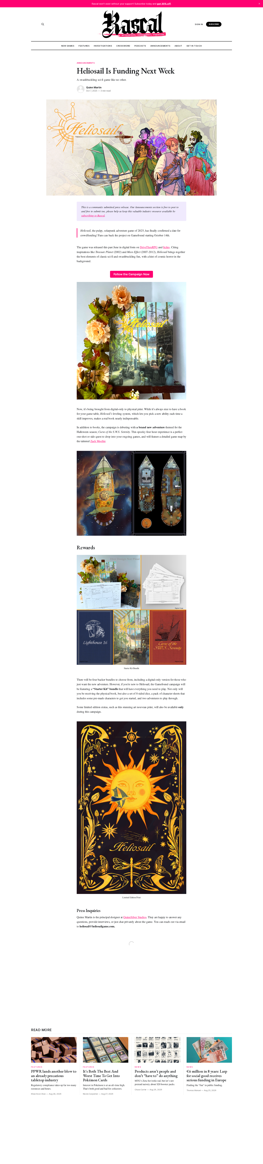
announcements (86, 63)
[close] (259, 3)
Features (84, 46)
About (178, 46)
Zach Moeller (97, 441)
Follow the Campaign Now (132, 274)
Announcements (160, 46)
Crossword (123, 46)
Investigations (103, 46)
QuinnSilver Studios (134, 917)
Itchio (166, 247)
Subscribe (214, 24)
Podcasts (140, 46)
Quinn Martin (94, 87)
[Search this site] (42, 24)
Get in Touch (194, 46)
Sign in (199, 24)
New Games (67, 46)
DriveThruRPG (149, 247)
